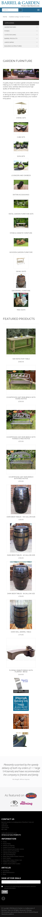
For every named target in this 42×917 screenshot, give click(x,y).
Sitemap (29, 910)
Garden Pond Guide (9, 847)
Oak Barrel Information (9, 853)
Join (5, 892)
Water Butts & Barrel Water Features (13, 856)
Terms (5, 842)
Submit (20, 10)
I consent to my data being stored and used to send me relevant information (20, 887)
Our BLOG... (6, 871)
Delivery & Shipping (8, 845)
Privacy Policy (7, 843)
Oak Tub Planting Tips (9, 854)
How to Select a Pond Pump (11, 851)
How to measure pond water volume (13, 849)
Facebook (3, 898)
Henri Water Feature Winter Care (12, 860)
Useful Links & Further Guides (11, 864)
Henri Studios (7, 858)
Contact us (7, 819)
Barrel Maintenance (8, 872)
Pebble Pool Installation (10, 862)
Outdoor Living (13, 16)
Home (5, 16)
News (4, 874)
